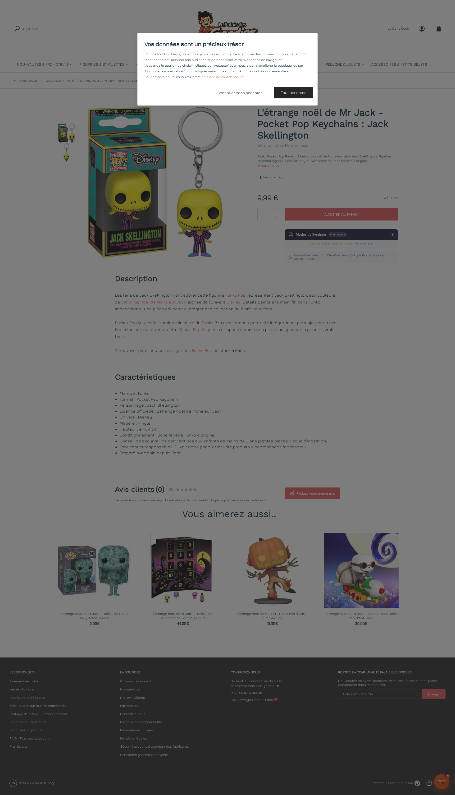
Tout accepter (293, 93)
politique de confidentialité (222, 77)
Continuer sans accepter (239, 93)
